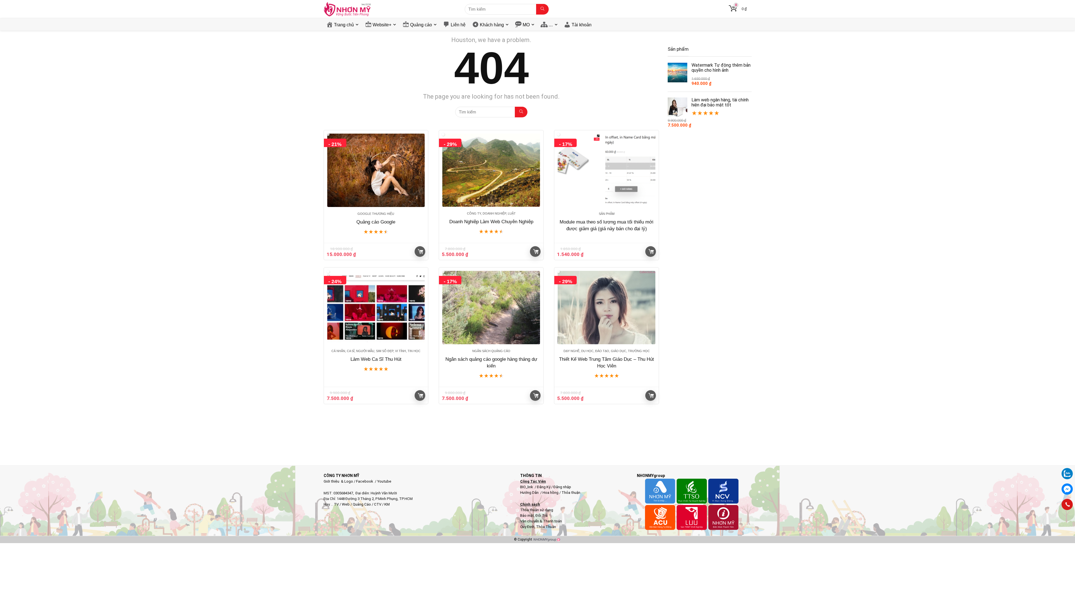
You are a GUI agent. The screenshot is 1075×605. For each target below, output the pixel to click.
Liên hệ (458, 24)
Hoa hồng (550, 492)
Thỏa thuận (570, 492)
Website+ (382, 24)
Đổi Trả (542, 515)
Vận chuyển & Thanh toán (541, 521)
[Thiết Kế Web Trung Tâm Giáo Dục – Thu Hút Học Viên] (606, 307)
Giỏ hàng (420, 251)
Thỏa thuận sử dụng (536, 510)
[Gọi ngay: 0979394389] (1067, 504)
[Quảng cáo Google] (376, 170)
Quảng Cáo (362, 504)
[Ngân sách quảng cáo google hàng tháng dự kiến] (491, 307)
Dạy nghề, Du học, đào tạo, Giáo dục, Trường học (607, 351)
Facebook (364, 481)
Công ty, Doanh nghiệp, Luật (491, 213)
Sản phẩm (606, 213)
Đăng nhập (562, 487)
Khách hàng (492, 24)
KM (387, 504)
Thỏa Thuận (545, 527)
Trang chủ (344, 24)
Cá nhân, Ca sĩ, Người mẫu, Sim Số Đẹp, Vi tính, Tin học (375, 351)
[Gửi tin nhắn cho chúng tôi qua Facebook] (1067, 489)
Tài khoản (582, 24)
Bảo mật (527, 515)
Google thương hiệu (375, 213)
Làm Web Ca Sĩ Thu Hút (375, 359)
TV (336, 504)
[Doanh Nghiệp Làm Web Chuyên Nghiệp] (491, 170)
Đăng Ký (544, 487)
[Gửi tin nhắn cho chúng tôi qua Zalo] (1067, 470)
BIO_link (527, 487)
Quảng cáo (421, 24)
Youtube (384, 481)
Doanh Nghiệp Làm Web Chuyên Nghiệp (491, 221)
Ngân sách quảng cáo (491, 351)
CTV (377, 504)
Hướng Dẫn (529, 492)
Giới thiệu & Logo (338, 481)
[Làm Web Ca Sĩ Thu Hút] (376, 307)
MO (526, 24)
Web (346, 504)
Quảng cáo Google (375, 222)
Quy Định (527, 527)
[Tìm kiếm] (542, 9)
